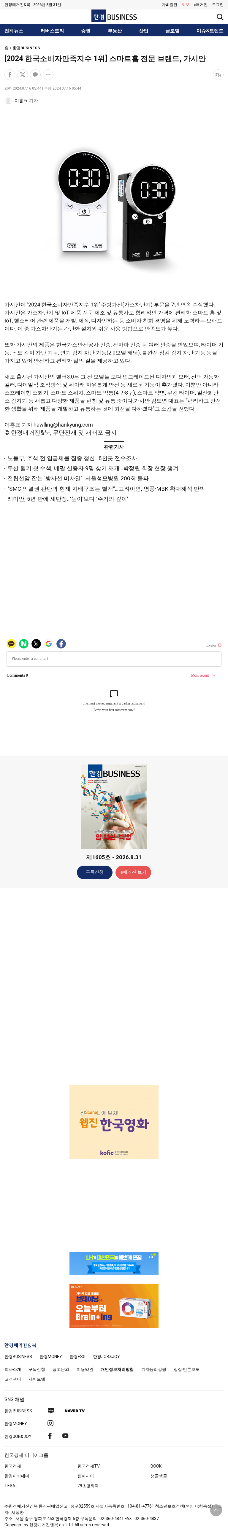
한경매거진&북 (17, 4)
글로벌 (172, 31)
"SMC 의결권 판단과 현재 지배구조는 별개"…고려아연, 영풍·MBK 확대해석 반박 (106, 488)
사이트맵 (36, 1379)
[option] (114, 1122)
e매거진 (201, 4)
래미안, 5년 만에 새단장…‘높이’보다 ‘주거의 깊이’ (67, 498)
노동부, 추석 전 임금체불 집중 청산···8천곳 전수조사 (72, 458)
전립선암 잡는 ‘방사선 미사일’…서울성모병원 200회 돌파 (78, 478)
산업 (143, 31)
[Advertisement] (114, 986)
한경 (18, 1356)
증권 (86, 31)
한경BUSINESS (26, 48)
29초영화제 (88, 1485)
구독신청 (95, 872)
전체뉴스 (13, 31)
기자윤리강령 (153, 1369)
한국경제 (12, 1466)
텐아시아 (85, 1475)
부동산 (115, 31)
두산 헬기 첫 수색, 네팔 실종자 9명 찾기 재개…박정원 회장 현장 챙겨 (92, 468)
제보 (185, 4)
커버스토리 (52, 31)
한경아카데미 (16, 1475)
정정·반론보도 (187, 1369)
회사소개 (12, 1369)
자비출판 (169, 4)
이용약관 (85, 1369)
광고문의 (61, 1369)
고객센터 (12, 1379)
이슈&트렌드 (210, 31)
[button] (217, 4)
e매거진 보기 (133, 872)
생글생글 (159, 1475)
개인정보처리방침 (117, 1369)
